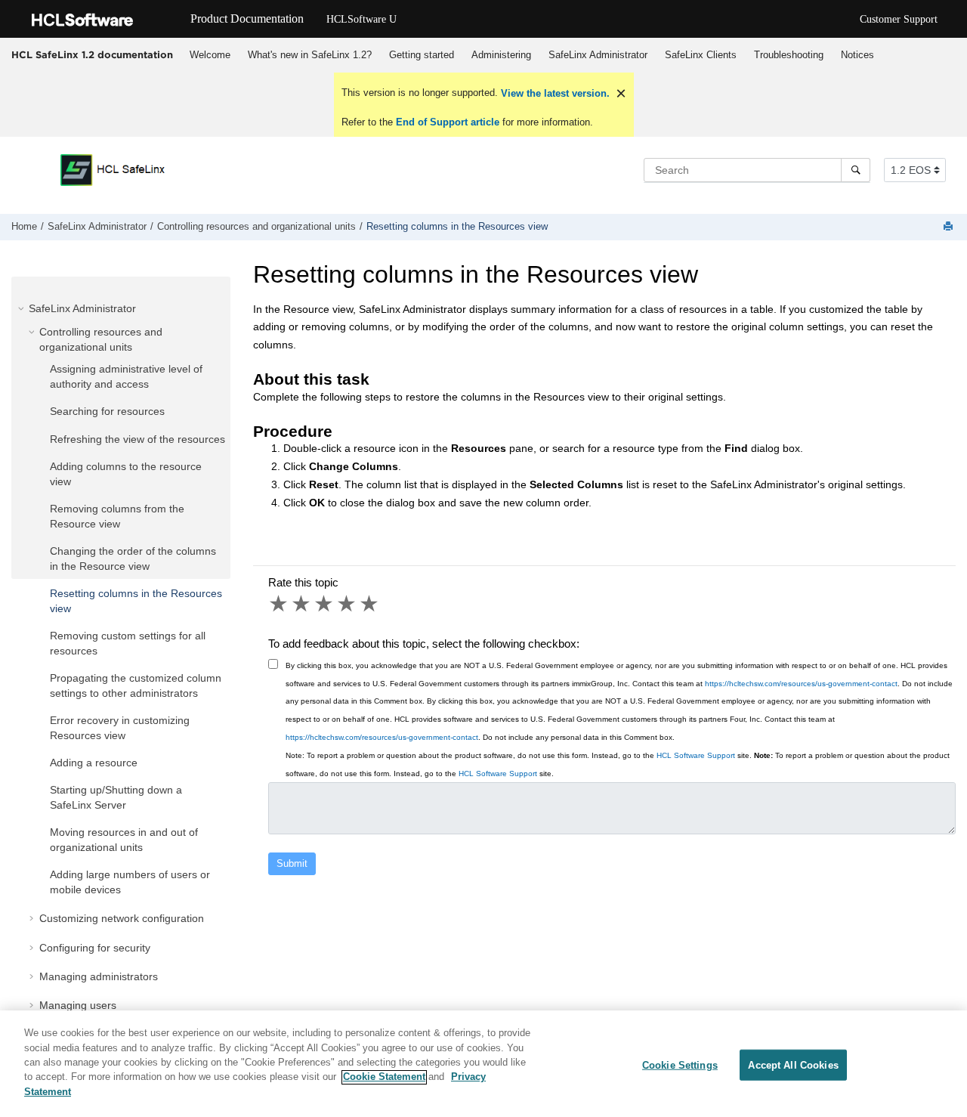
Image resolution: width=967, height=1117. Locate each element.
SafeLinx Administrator (597, 54)
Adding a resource (93, 763)
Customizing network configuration (121, 918)
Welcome (210, 54)
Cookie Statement (384, 1077)
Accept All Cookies (793, 1064)
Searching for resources (107, 411)
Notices (857, 54)
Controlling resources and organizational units (256, 226)
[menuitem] (210, 55)
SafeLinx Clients (701, 54)
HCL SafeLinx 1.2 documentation (92, 54)
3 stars (325, 604)
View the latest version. (554, 93)
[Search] (855, 170)
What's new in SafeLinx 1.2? (310, 54)
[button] (23, 308)
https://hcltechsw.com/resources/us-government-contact (801, 683)
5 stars (370, 604)
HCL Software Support (696, 755)
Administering (501, 54)
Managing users (77, 1005)
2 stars (302, 604)
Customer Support (899, 19)
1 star (279, 604)
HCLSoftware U (361, 19)
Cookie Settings (680, 1064)
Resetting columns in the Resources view (457, 226)
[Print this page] (949, 227)
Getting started (421, 54)
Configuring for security (94, 948)
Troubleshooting (788, 54)
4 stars (347, 604)
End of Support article (447, 122)
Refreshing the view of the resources (137, 439)
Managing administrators (98, 976)
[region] (483, 1063)
